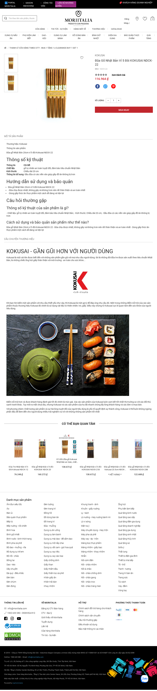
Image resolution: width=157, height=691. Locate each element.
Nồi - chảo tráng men (91, 586)
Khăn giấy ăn (50, 577)
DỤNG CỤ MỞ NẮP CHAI (54, 543)
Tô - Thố (121, 564)
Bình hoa (11, 530)
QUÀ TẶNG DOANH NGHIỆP (129, 526)
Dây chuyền (12, 569)
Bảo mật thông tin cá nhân (91, 629)
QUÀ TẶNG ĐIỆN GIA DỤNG (129, 521)
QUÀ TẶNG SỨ (124, 543)
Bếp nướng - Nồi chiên (17, 526)
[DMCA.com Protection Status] (12, 636)
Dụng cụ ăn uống (52, 530)
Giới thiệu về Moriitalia (51, 617)
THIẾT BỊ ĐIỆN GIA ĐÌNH (128, 556)
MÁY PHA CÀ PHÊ (88, 534)
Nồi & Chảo (86, 569)
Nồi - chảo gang (88, 577)
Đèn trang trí (50, 508)
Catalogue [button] (116, 29)
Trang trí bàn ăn (125, 573)
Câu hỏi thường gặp (87, 620)
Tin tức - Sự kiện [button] (59, 29)
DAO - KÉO (11, 564)
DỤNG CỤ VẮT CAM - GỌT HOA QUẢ (58, 547)
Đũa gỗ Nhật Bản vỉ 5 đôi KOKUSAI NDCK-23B (138, 468)
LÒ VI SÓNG (86, 521)
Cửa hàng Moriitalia (50, 631)
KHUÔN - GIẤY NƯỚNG (90, 508)
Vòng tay (122, 590)
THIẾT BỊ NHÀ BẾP (125, 560)
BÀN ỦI (10, 513)
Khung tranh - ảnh (89, 504)
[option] (18, 456)
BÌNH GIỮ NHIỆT (13, 534)
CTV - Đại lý (46, 613)
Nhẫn (83, 556)
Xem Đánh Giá (118, 75)
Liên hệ (44, 626)
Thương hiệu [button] (98, 29)
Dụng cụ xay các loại (53, 556)
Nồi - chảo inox (88, 582)
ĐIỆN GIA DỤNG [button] (112, 36)
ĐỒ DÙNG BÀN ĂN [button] (79, 36)
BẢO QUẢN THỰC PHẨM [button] (131, 36)
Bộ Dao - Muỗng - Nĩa (16, 547)
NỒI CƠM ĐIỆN (87, 560)
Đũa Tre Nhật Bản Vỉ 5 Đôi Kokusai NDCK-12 (18, 468)
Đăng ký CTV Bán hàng (52, 608)
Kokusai (100, 55)
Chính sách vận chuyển (89, 615)
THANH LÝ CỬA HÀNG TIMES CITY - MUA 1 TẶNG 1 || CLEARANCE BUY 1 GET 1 (44, 48)
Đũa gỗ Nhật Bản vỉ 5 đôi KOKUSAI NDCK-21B (90, 468)
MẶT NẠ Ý (85, 526)
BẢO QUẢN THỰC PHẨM (17, 517)
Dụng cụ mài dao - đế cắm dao (58, 539)
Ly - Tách (85, 513)
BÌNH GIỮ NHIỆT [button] (96, 36)
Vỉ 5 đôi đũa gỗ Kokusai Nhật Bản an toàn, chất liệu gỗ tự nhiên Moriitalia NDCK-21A (67, 460)
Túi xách (122, 582)
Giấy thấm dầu (51, 569)
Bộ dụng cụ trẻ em (15, 551)
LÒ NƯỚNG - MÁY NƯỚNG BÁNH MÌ (95, 517)
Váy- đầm (122, 586)
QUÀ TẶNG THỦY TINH (127, 539)
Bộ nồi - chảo (13, 556)
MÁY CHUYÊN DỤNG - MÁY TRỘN (94, 530)
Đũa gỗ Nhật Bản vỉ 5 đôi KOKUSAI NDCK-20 (42, 468)
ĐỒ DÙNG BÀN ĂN (51, 517)
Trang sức (123, 577)
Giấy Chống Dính (51, 560)
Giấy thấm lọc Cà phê (54, 573)
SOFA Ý (121, 547)
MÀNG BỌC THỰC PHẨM (91, 543)
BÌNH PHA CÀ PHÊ (14, 543)
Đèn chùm (11, 582)
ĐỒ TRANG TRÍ (49, 521)
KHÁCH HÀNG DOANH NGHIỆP (137, 2)
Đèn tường (49, 504)
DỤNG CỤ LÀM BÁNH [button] (60, 36)
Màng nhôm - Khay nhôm (93, 551)
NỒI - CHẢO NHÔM (89, 564)
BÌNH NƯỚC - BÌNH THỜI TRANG (19, 539)
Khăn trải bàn (50, 582)
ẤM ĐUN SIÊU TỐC (14, 504)
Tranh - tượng (124, 569)
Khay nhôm (49, 586)
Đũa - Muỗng (50, 526)
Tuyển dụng (46, 622)
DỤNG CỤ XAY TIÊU (51, 551)
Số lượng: (99, 100)
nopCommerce (17, 683)
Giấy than (48, 564)
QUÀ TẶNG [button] (148, 36)
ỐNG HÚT (122, 504)
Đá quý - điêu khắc (15, 573)
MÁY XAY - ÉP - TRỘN (89, 539)
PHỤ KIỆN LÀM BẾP (126, 508)
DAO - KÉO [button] (44, 36)
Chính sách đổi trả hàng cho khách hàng (94, 609)
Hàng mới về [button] (80, 29)
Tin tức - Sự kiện (48, 635)
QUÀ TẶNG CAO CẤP (126, 517)
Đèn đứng (11, 586)
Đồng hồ (48, 513)
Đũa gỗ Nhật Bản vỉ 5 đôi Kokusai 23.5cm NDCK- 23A (114, 468)
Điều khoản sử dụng (87, 624)
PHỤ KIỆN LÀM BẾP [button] (29, 36)
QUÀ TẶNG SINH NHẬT (127, 534)
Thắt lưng (122, 551)
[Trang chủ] (5, 48)
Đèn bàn (10, 577)
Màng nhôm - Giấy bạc (91, 547)
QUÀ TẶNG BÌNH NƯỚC (127, 513)
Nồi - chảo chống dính (91, 573)
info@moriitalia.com (17, 608)
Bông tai (11, 560)
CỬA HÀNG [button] (40, 29)
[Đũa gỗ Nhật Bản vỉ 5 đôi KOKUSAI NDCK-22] (56, 93)
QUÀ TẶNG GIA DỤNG (127, 530)
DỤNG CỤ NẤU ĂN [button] (11, 36)
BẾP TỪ (10, 521)
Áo (8, 508)
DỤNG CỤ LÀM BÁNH (52, 534)
